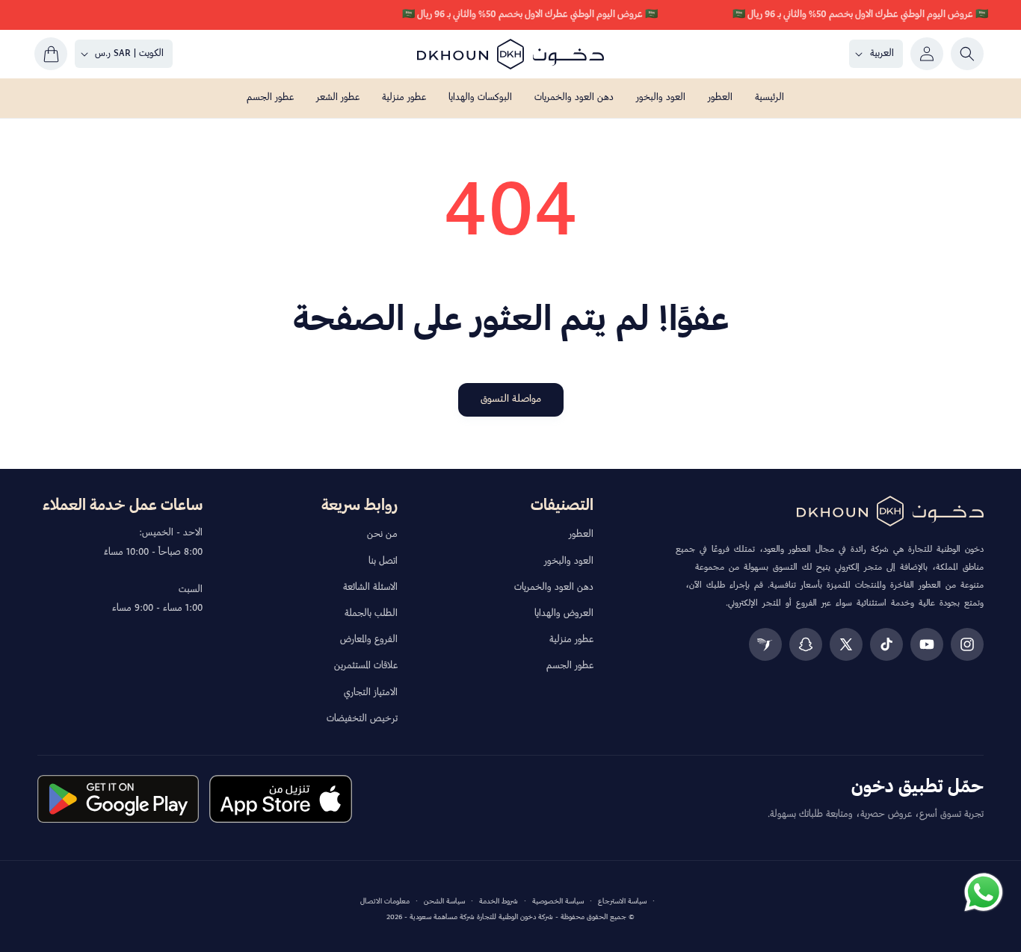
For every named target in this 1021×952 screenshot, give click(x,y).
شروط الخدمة (498, 901)
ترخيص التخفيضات (362, 719)
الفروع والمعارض (369, 640)
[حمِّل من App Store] (280, 799)
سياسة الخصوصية (558, 901)
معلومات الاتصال (385, 901)
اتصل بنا (383, 561)
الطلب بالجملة (371, 614)
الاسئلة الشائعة (370, 587)
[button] (967, 53)
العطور (581, 534)
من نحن (382, 534)
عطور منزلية (571, 640)
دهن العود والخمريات (553, 587)
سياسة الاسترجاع (622, 901)
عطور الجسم (569, 666)
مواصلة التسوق (511, 399)
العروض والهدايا (563, 614)
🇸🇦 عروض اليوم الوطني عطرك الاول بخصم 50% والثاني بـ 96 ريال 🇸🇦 (860, 15)
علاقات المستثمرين (366, 666)
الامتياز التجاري (371, 693)
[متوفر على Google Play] (118, 799)
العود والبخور (568, 561)
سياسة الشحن (444, 901)
